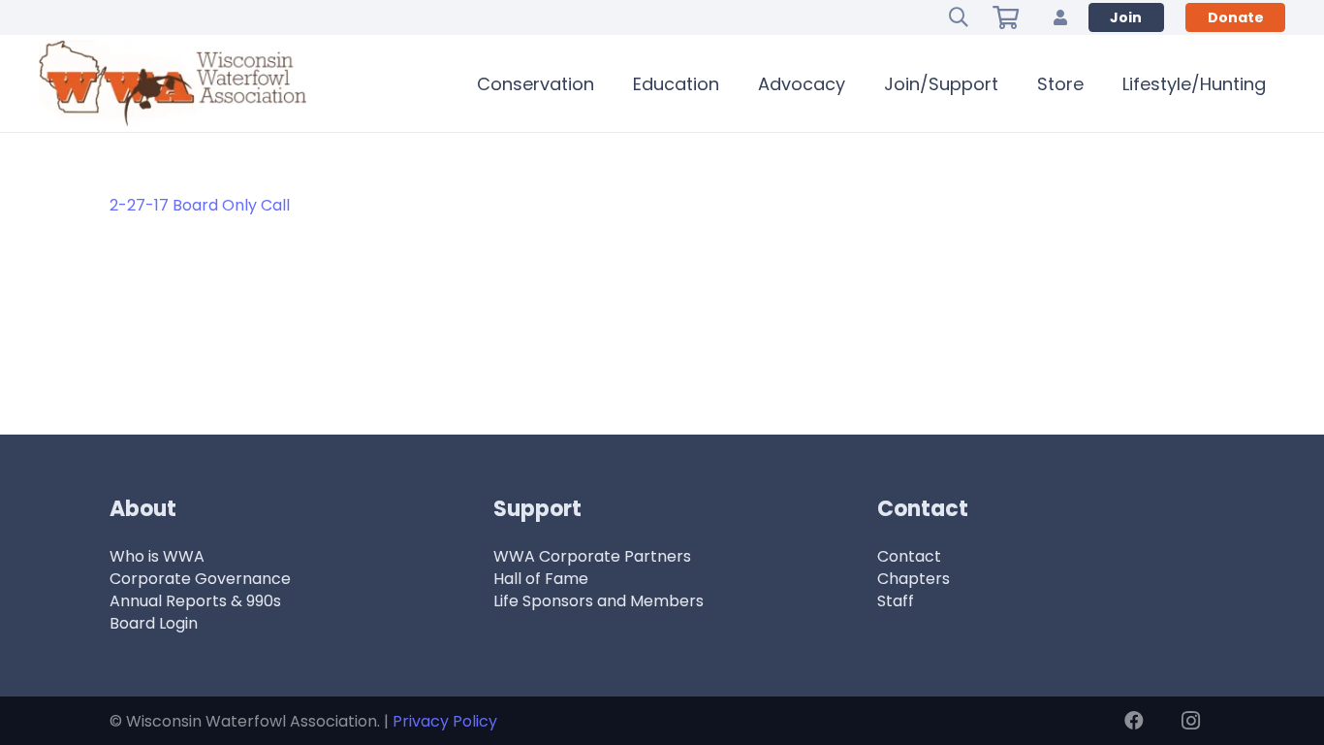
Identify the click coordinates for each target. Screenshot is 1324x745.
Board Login (154, 623)
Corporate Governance (200, 578)
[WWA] (172, 83)
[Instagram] (1190, 720)
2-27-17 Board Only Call (200, 205)
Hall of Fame (540, 578)
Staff (895, 601)
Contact (909, 556)
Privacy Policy (445, 721)
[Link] (1060, 17)
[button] (958, 17)
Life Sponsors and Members (598, 601)
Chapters (913, 578)
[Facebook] (1134, 720)
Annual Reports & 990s (195, 601)
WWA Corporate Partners (592, 556)
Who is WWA (157, 556)
